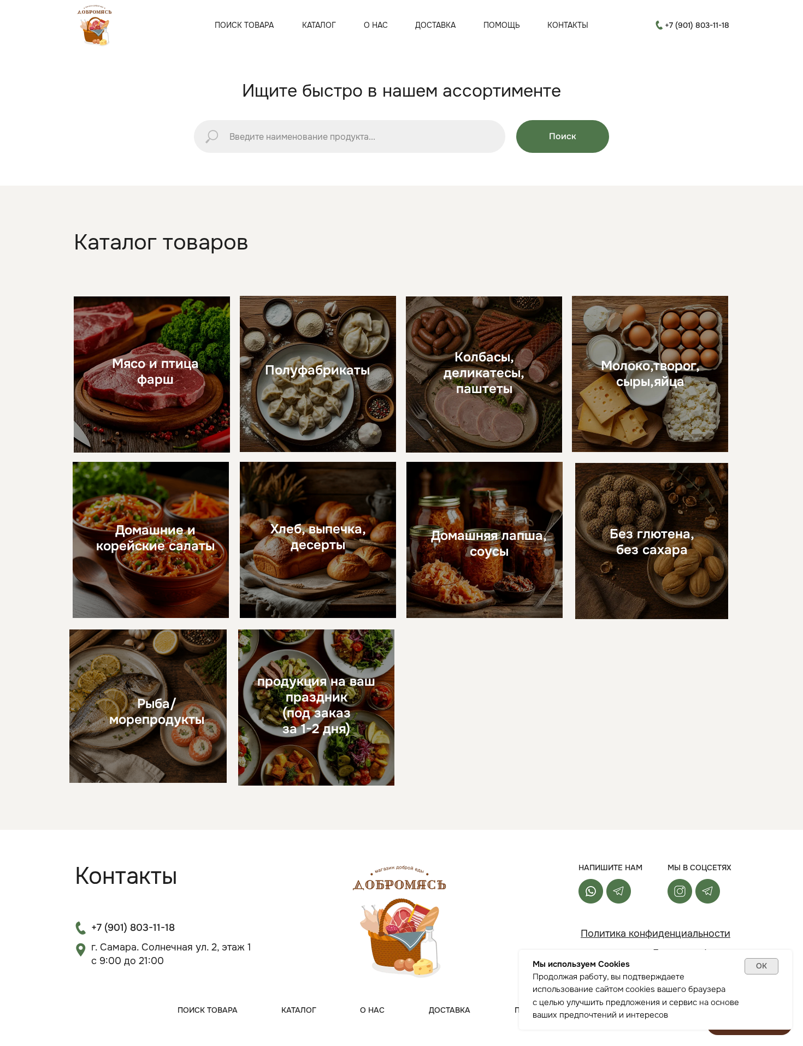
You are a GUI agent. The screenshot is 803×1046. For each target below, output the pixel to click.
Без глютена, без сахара (652, 542)
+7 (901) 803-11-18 (697, 25)
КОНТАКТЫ (567, 25)
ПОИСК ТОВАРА (244, 25)
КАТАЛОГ (319, 25)
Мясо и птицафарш (155, 371)
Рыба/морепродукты (156, 712)
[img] (95, 24)
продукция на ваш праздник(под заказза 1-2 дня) (316, 705)
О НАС (376, 25)
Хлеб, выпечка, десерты (318, 537)
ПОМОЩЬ (501, 25)
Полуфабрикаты (317, 370)
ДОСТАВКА (435, 25)
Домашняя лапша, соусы (489, 543)
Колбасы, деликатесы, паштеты (484, 373)
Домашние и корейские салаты (155, 538)
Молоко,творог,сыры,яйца (650, 374)
